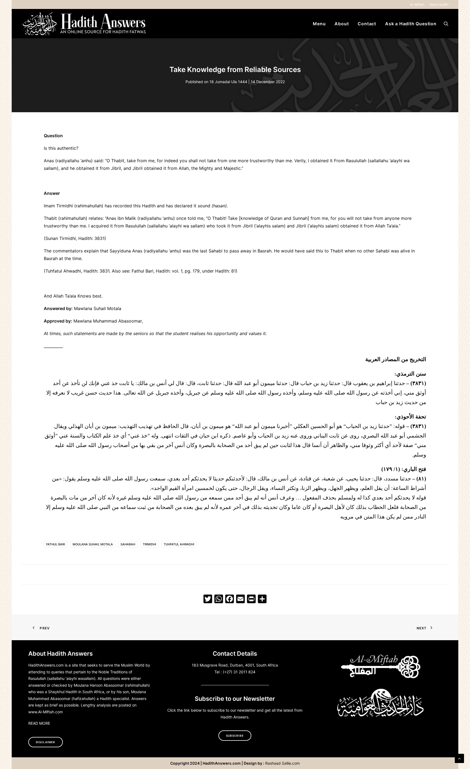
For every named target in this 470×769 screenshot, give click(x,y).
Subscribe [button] (235, 735)
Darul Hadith (439, 4)
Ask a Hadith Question (411, 23)
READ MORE (39, 723)
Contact (367, 23)
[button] (446, 23)
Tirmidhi (149, 544)
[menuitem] (418, 4)
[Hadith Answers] (84, 23)
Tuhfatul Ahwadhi (179, 544)
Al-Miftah (417, 4)
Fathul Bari (55, 544)
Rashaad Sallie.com (282, 763)
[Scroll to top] (459, 758)
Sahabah (127, 544)
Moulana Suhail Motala (93, 544)
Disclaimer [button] (45, 742)
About (342, 23)
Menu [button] (319, 23)
